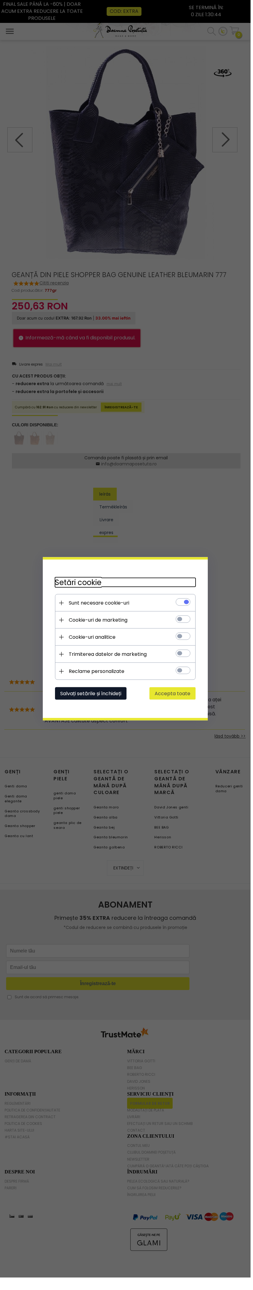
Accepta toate (172, 693)
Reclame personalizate (96, 671)
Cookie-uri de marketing (98, 619)
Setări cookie (78, 582)
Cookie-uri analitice (92, 637)
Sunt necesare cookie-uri (99, 602)
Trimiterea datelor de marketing (108, 654)
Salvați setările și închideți (90, 693)
